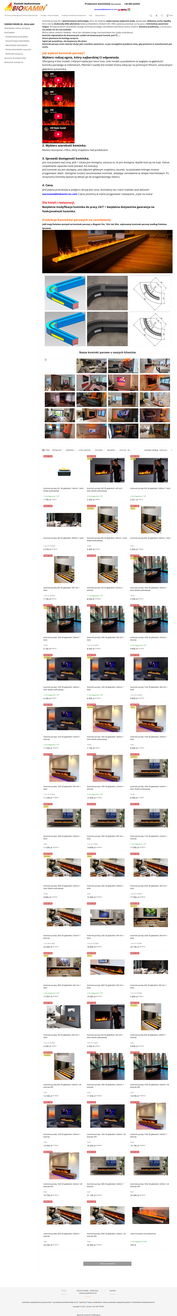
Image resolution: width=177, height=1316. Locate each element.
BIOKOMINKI (9, 32)
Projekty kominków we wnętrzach (74, 15)
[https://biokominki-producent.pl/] (119, 9)
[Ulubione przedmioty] (162, 15)
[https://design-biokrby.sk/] (122, 9)
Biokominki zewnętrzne (13, 62)
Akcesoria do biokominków (15, 58)
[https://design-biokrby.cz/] (125, 9)
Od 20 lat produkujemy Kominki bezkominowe (21, 15)
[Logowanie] (156, 15)
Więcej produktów (107, 1263)
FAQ (90, 15)
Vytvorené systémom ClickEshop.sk (88, 1315)
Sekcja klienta (100, 15)
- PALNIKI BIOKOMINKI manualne (17, 49)
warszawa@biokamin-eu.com (59, 194)
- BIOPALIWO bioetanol (13, 54)
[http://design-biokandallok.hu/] (129, 9)
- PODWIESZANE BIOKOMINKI (16, 37)
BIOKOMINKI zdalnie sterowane (17, 28)
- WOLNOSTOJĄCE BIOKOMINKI (17, 41)
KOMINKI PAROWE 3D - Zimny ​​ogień (19, 24)
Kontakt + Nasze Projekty (50, 15)
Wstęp (63, 1290)
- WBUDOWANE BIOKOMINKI (16, 45)
